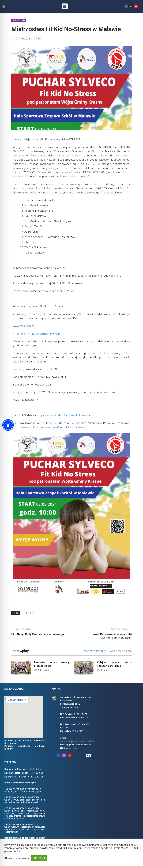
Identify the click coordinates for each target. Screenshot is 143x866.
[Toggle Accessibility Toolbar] (8, 425)
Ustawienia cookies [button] (17, 858)
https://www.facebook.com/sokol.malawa (64, 415)
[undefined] (126, 6)
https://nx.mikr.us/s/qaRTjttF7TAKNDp (36, 333)
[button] (65, 6)
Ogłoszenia (19, 20)
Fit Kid (28, 613)
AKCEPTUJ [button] (39, 858)
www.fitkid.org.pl (23, 326)
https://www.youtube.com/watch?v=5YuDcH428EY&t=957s (49, 427)
